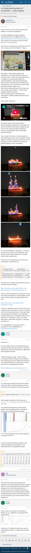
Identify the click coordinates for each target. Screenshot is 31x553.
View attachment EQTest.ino (9, 328)
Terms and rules (5, 548)
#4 (29, 479)
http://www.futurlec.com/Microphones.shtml (14, 39)
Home (24, 548)
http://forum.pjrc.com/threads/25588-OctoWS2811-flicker (12, 304)
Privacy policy (14, 548)
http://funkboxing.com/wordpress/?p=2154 (14, 368)
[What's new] (25, 2)
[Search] (29, 2)
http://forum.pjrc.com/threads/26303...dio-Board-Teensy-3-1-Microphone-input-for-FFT (14, 289)
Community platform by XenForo (15, 551)
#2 (29, 339)
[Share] (27, 27)
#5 (29, 508)
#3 (29, 380)
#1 (29, 26)
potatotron (5, 13)
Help (20, 548)
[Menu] (2, 2)
